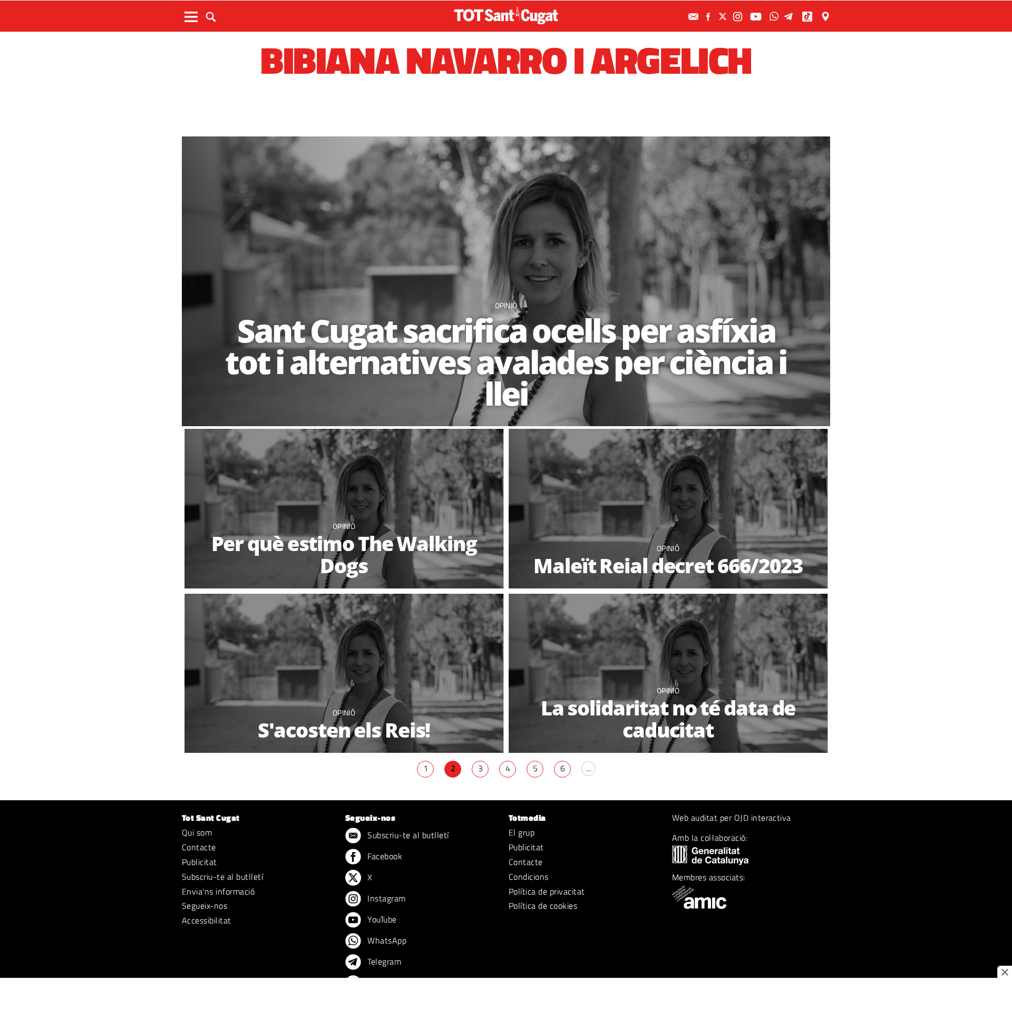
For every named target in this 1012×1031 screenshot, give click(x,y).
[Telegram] (790, 16)
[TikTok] (808, 16)
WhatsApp (385, 940)
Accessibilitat (206, 920)
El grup (521, 832)
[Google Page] (826, 16)
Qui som (197, 832)
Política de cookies (543, 905)
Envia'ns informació (218, 891)
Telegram (383, 961)
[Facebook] (709, 16)
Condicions (529, 876)
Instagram (385, 898)
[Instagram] (739, 16)
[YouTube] (757, 16)
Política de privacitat (547, 891)
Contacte (199, 847)
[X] (724, 16)
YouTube (381, 919)
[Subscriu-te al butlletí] (694, 16)
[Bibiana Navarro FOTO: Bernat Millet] (506, 281)
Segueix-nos (204, 905)
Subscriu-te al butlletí (222, 876)
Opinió (506, 305)
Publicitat (199, 862)
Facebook (383, 856)
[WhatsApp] (775, 16)
